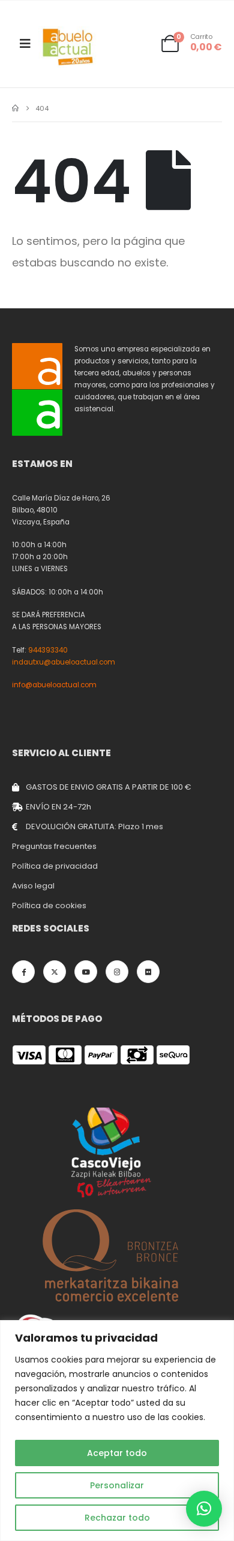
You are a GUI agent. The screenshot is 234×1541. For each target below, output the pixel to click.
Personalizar (117, 1485)
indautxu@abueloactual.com (63, 662)
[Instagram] (117, 971)
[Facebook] (23, 971)
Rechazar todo (117, 1518)
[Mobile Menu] (25, 44)
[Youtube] (85, 971)
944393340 (48, 650)
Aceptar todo (117, 1453)
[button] (204, 1509)
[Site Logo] (68, 47)
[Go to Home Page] (15, 108)
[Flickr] (148, 971)
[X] (54, 971)
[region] (117, 1430)
